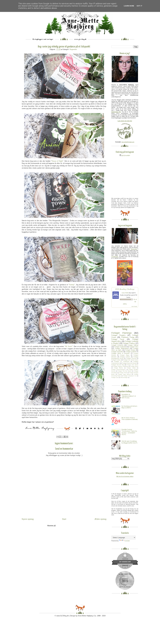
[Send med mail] (57, 436)
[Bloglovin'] (95, 431)
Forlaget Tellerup (133, 345)
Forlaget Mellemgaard (122, 348)
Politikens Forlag (127, 337)
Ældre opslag (100, 519)
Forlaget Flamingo (121, 333)
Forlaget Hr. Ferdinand (121, 361)
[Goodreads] (91, 431)
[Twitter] (80, 431)
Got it (139, 6)
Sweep (71, 285)
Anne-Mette (125, 293)
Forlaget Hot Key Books (124, 371)
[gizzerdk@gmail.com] (102, 431)
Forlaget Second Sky (117, 364)
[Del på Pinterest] (67, 436)
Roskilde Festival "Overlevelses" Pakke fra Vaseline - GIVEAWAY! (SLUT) (129, 432)
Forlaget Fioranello (117, 351)
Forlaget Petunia (131, 358)
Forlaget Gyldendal (120, 346)
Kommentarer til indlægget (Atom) (68, 526)
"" (134, 249)
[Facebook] (84, 431)
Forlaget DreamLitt (117, 345)
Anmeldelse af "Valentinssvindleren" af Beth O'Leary (129, 396)
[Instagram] (76, 431)
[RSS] (98, 431)
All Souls (68, 346)
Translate (127, 541)
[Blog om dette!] (60, 436)
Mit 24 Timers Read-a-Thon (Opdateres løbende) (130, 418)
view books (134, 306)
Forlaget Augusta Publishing (120, 366)
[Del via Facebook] (65, 436)
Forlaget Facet (117, 339)
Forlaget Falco (133, 346)
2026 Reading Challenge (124, 289)
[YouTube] (87, 431)
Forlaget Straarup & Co (129, 375)
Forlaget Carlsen (116, 360)
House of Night (57, 161)
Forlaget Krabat (130, 350)
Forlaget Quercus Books (129, 363)
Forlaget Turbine (125, 356)
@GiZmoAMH (125, 155)
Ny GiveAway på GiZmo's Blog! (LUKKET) (129, 406)
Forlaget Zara (114, 377)
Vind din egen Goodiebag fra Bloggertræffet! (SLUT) (129, 441)
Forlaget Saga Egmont (124, 374)
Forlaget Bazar (134, 366)
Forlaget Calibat (131, 368)
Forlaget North (123, 372)
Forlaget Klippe (125, 355)
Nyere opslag (28, 519)
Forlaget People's (118, 335)
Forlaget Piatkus (129, 343)
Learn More (129, 6)
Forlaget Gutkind (131, 351)
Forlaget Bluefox (118, 368)
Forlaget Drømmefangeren (118, 369)
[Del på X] (62, 436)
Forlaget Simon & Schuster (120, 353)
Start (64, 519)
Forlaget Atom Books (132, 364)
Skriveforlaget (124, 377)
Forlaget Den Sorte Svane (130, 360)
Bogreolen (73, 49)
